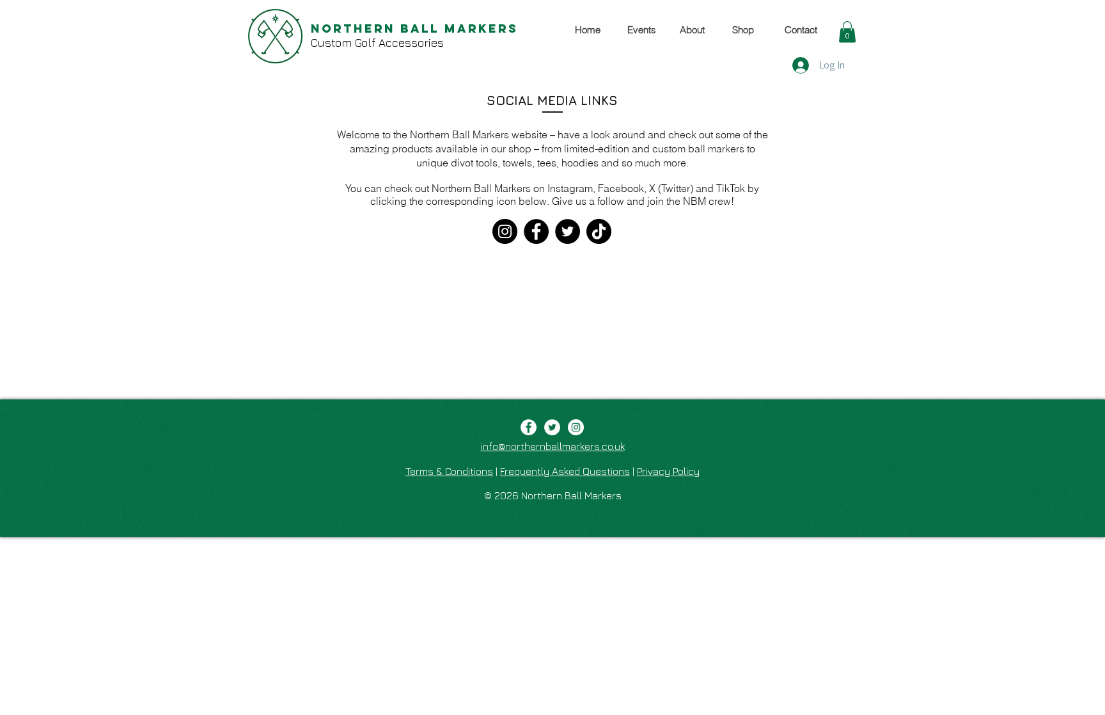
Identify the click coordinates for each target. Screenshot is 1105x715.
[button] (847, 31)
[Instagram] (504, 231)
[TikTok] (598, 231)
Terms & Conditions (449, 471)
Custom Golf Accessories (377, 42)
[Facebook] (536, 231)
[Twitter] (567, 231)
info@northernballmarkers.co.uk (553, 446)
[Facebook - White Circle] (529, 427)
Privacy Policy (668, 471)
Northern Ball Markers (414, 28)
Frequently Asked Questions (565, 471)
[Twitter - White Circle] (552, 427)
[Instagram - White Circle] (576, 427)
